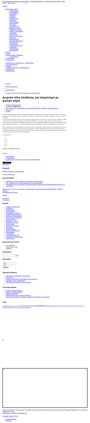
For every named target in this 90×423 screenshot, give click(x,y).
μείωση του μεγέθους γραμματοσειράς (24, 108)
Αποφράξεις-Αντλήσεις (13, 14)
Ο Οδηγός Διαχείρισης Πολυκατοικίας (17, 67)
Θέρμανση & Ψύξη (15, 28)
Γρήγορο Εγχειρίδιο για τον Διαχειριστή (18, 276)
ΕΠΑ (7, 134)
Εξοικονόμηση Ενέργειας (13, 24)
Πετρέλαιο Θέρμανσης (16, 41)
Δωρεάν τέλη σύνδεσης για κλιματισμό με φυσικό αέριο (23, 159)
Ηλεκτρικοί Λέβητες (12, 294)
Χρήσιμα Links (10, 71)
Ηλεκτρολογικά (14, 26)
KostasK (5, 168)
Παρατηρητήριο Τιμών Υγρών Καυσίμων (18, 282)
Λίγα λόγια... (10, 277)
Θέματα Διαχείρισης (12, 9)
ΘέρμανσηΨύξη (65, 305)
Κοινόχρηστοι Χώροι (15, 36)
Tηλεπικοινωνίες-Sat (15, 45)
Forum (8, 52)
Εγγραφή (9, 420)
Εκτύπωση (9, 110)
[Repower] (6, 200)
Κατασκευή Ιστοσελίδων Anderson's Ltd (14, 413)
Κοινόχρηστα (13, 34)
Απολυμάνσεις (14, 12)
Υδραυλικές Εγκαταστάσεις (14, 48)
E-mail (8, 111)
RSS (16, 416)
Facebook (5, 416)
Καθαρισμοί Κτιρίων (15, 30)
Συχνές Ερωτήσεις (11, 64)
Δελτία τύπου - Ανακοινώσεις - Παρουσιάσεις (20, 63)
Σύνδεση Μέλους (11, 419)
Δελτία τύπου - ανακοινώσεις (15, 305)
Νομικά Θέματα (14, 39)
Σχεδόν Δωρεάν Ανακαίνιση (14, 290)
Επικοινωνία (10, 60)
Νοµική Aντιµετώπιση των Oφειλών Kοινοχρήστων (21, 279)
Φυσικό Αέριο (13, 50)
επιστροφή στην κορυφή (9, 192)
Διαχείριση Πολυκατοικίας (14, 21)
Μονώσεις (12, 37)
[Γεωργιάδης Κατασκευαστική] (45, 6)
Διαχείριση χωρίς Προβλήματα (15, 280)
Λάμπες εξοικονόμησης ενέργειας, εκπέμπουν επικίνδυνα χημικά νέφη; (28, 297)
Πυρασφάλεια (13, 44)
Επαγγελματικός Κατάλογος (14, 55)
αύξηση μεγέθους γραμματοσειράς (47, 108)
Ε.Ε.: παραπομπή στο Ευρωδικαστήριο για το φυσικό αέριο (24, 183)
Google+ (11, 416)
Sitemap (8, 66)
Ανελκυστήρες (13, 10)
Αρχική (8, 53)
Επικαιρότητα (10, 58)
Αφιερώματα (10, 69)
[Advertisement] (34, 77)
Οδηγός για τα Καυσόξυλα (14, 292)
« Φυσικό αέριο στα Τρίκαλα (34, 189)
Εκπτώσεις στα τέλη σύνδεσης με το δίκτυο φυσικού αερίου (24, 181)
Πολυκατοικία (13, 42)
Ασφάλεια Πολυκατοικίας (14, 17)
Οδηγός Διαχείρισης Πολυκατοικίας (13, 171)
